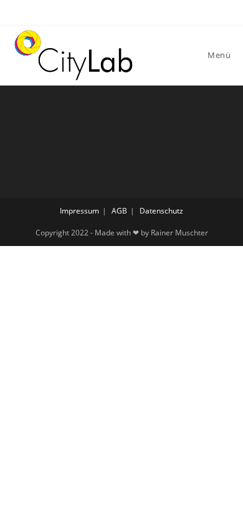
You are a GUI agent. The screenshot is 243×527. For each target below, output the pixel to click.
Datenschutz (161, 210)
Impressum (79, 210)
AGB (119, 210)
